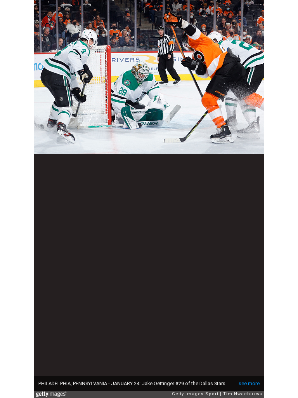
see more (249, 383)
